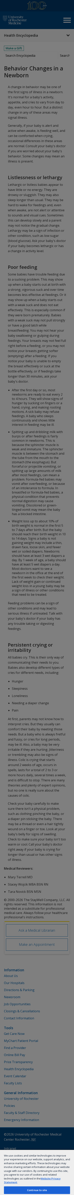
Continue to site (37, 1190)
